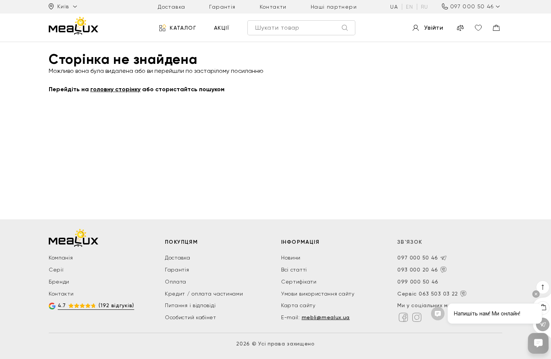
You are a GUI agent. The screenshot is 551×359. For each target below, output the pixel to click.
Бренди (59, 282)
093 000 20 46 (417, 270)
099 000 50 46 (418, 282)
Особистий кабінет (190, 317)
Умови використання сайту (318, 294)
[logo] (73, 26)
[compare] (460, 28)
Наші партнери (334, 7)
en (409, 7)
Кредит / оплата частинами (204, 294)
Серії (56, 270)
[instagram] (417, 317)
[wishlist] (478, 28)
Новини (291, 258)
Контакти (273, 7)
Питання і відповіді (190, 305)
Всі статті (294, 270)
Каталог (183, 28)
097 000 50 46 (472, 6)
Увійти (433, 27)
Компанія (61, 258)
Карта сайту (298, 305)
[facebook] (403, 317)
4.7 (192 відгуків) (96, 305)
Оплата (175, 282)
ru (424, 7)
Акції (221, 28)
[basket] (496, 28)
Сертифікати (299, 282)
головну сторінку (115, 89)
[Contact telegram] (443, 258)
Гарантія (222, 7)
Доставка (171, 7)
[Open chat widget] (538, 343)
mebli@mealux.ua (326, 317)
